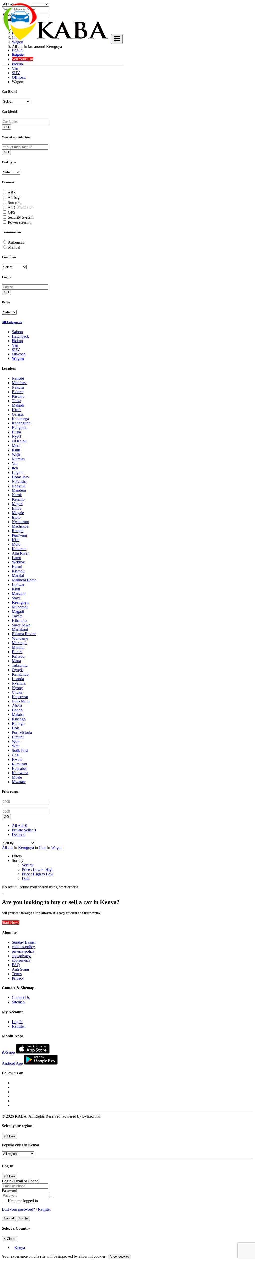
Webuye (18, 562)
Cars (42, 847)
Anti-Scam (20, 969)
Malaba (18, 714)
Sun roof (15, 202)
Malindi (18, 405)
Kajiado (18, 656)
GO (6, 127)
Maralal (18, 575)
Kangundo (20, 674)
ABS (12, 192)
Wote (16, 741)
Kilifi (16, 450)
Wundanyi (20, 638)
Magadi (18, 611)
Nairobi (18, 378)
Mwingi (18, 647)
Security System (20, 217)
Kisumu (18, 396)
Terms (17, 974)
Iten (15, 468)
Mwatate (19, 782)
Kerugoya (20, 602)
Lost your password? (19, 1209)
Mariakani (20, 629)
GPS (11, 212)
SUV (16, 73)
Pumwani (19, 535)
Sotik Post (20, 750)
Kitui (16, 589)
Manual (14, 247)
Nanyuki (19, 486)
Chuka (17, 692)
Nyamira (19, 683)
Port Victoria (22, 732)
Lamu (16, 558)
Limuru (18, 737)
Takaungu (20, 665)
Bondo (17, 710)
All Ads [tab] (19, 825)
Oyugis (17, 670)
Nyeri (16, 436)
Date (25, 878)
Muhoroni (20, 607)
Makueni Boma (24, 580)
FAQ (16, 965)
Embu (16, 508)
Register (18, 54)
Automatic (16, 242)
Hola (16, 728)
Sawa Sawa (21, 625)
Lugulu (17, 472)
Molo (16, 544)
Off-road (19, 77)
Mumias (18, 459)
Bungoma (19, 427)
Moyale (18, 513)
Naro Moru (21, 701)
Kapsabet (19, 768)
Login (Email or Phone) (20, 1181)
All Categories (12, 322)
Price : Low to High (37, 869)
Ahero (17, 705)
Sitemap (18, 1002)
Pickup (17, 341)
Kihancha (19, 620)
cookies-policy (23, 947)
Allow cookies (119, 1256)
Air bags (14, 197)
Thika (16, 401)
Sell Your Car (22, 59)
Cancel (9, 1218)
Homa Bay (20, 477)
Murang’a (19, 643)
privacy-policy (23, 951)
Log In (17, 50)
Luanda (18, 679)
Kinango (19, 719)
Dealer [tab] (18, 834)
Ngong (17, 688)
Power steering (19, 222)
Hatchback (20, 336)
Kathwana (20, 773)
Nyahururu (20, 522)
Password (9, 1191)
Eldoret (17, 392)
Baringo (18, 723)
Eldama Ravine (24, 634)
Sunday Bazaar (24, 942)
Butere (17, 652)
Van (15, 68)
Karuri (17, 566)
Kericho (18, 499)
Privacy (18, 978)
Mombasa (19, 383)
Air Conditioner (20, 207)
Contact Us (21, 997)
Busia (16, 432)
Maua (16, 661)
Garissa (18, 414)
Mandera (19, 490)
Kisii (15, 540)
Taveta (17, 616)
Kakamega (20, 419)
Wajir (16, 454)
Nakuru (18, 387)
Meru (16, 445)
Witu (15, 746)
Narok (17, 495)
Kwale (17, 759)
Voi (14, 463)
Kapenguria (21, 423)
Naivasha (19, 481)
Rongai (17, 531)
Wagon (18, 358)
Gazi (15, 755)
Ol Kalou (19, 441)
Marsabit (19, 593)
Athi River (20, 553)
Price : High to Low (37, 874)
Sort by (27, 865)
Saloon (17, 332)
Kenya (19, 1247)
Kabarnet (19, 549)
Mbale (17, 777)
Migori (17, 504)
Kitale (16, 410)
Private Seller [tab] (24, 830)
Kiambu (18, 571)
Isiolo (16, 517)
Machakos (20, 526)
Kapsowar (20, 697)
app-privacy (21, 956)
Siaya (16, 598)
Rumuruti (19, 764)
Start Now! (10, 922)
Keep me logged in (22, 1201)
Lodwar (18, 584)
